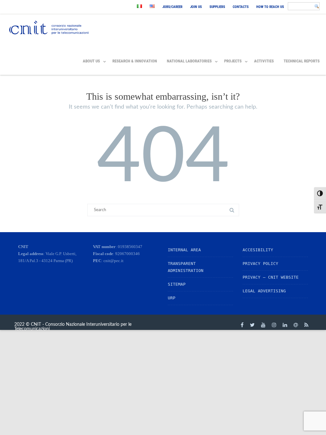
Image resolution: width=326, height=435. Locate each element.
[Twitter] (252, 325)
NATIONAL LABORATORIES (189, 61)
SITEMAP (177, 284)
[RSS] (306, 325)
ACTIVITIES (264, 61)
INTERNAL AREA (184, 249)
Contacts (241, 7)
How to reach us (270, 7)
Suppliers (217, 7)
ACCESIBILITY (258, 249)
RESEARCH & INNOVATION (134, 61)
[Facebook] (242, 325)
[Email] (295, 325)
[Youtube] (263, 325)
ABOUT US (91, 61)
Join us (196, 7)
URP (171, 298)
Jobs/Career (172, 7)
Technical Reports (302, 61)
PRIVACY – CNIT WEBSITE (271, 277)
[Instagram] (274, 325)
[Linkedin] (285, 325)
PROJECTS (233, 61)
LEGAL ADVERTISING (264, 291)
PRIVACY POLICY (260, 263)
